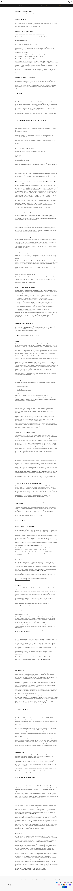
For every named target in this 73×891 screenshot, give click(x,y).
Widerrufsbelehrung (55, 879)
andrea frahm (38, 885)
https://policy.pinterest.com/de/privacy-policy (41, 659)
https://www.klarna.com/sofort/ (39, 869)
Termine (26, 879)
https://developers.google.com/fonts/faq (47, 770)
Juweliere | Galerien (13, 879)
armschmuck (21, 5)
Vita (32, 879)
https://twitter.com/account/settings (22, 579)
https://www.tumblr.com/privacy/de (22, 631)
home (13, 5)
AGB (63, 879)
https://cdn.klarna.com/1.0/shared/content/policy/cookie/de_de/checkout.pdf (37, 821)
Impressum (37, 879)
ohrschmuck (32, 5)
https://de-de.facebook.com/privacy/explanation (33, 545)
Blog (21, 879)
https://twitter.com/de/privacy (40, 570)
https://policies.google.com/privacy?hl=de (26, 746)
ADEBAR (56, 5)
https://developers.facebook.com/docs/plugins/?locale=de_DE (31, 533)
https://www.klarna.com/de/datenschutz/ (28, 813)
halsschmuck (44, 5)
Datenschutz (45, 879)
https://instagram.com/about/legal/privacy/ (24, 605)
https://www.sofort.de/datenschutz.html (23, 869)
